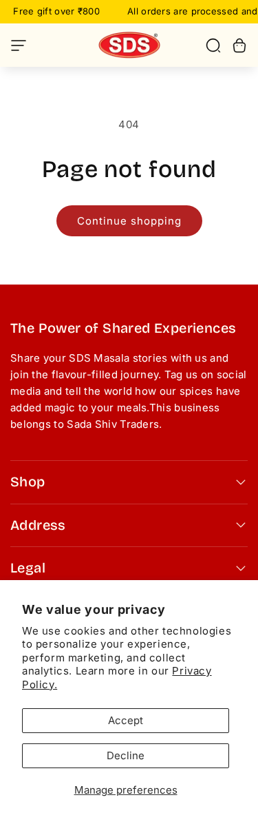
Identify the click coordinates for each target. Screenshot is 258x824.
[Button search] (213, 45)
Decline (125, 755)
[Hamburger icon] (42, 45)
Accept (125, 720)
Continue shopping (129, 220)
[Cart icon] (239, 45)
